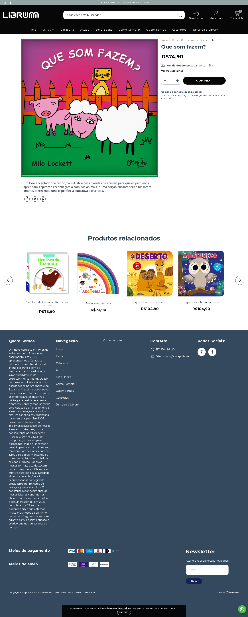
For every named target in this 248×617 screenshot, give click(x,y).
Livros (47, 29)
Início (32, 29)
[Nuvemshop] (228, 592)
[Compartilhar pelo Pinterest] (43, 200)
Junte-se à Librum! (206, 29)
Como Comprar (129, 29)
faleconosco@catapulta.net (173, 356)
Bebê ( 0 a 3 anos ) (184, 40)
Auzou (85, 29)
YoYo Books (104, 29)
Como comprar (112, 340)
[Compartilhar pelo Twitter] (35, 200)
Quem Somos (156, 29)
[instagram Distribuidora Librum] (5, 2)
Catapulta (67, 29)
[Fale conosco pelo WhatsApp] (242, 609)
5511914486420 (165, 349)
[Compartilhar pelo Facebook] (27, 200)
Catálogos (179, 29)
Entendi (124, 612)
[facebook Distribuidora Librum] (10, 2)
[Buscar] (180, 15)
